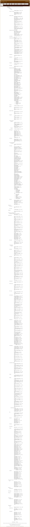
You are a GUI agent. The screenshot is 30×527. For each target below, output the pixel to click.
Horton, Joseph (16, 236)
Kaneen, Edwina (16, 248)
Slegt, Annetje (16, 204)
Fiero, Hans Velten (16, 157)
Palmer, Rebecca (16, 509)
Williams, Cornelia (16, 133)
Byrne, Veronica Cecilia (17, 216)
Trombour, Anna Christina (17, 184)
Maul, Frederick (16, 168)
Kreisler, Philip (16, 165)
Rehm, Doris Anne (16, 242)
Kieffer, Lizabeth (16, 89)
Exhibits (16, 3)
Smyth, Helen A (16, 457)
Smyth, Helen (15, 456)
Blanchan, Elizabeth (16, 493)
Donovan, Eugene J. (16, 257)
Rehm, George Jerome (17, 315)
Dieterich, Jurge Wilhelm (17, 69)
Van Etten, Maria (16, 52)
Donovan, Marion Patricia (17, 291)
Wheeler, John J (16, 318)
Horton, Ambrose (16, 234)
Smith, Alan (15, 427)
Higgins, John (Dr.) (16, 507)
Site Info (13, 3)
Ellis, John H (15, 501)
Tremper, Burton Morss (17, 19)
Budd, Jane (15, 481)
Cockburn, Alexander (17, 115)
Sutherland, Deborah (16, 343)
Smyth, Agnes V (16, 451)
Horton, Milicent (16, 474)
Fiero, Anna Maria (16, 76)
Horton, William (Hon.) (17, 478)
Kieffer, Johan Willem (17, 160)
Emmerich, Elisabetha (17, 72)
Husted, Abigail (16, 341)
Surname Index (19, 3)
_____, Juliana (16, 195)
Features (4, 3)
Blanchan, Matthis (16, 496)
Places (10, 3)
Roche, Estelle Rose (16, 243)
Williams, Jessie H (16, 66)
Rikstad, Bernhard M (16, 442)
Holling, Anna (16, 435)
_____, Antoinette (16, 469)
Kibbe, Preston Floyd (16, 437)
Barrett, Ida (15, 130)
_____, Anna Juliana (16, 191)
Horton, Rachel (16, 476)
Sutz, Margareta (16, 183)
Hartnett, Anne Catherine (17, 219)
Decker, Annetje (16, 40)
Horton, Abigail (16, 233)
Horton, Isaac (15, 419)
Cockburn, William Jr (17, 124)
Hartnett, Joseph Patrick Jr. (17, 224)
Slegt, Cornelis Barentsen (17, 140)
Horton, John (15, 235)
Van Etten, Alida (16, 41)
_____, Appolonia (16, 101)
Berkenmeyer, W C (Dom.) (17, 68)
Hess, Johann (15, 81)
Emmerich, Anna (16, 71)
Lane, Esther (15, 479)
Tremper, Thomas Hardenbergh (18, 28)
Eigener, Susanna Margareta (17, 70)
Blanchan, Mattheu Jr (17, 495)
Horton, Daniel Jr (16, 472)
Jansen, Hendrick (16, 12)
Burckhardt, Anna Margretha (18, 148)
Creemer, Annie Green (17, 324)
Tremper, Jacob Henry (17, 22)
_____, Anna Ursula (16, 194)
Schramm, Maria (16, 99)
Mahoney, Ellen (16, 239)
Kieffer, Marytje (16, 90)
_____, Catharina (16, 102)
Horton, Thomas (16, 238)
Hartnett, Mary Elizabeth (17, 227)
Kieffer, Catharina (16, 83)
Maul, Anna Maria (16, 166)
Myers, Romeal (16, 490)
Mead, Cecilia (15, 342)
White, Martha (16, 214)
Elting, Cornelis (16, 139)
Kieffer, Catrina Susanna (17, 84)
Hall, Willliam (15, 508)
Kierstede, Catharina (16, 126)
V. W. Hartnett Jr (13, 524)
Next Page (2, 5)
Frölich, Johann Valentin (17, 80)
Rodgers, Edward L (16, 445)
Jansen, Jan (15, 202)
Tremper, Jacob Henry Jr (17, 24)
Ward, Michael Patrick (17, 293)
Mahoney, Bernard (16, 287)
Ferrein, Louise (16, 352)
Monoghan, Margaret (16, 438)
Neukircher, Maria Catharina (17, 172)
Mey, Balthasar (16, 95)
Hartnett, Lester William (17, 253)
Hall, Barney (15, 513)
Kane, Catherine (16, 436)
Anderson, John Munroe (17, 429)
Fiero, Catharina (16, 77)
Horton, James (16, 420)
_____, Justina (16, 196)
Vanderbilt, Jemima (16, 503)
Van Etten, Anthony (16, 43)
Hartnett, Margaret (16, 225)
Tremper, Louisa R (16, 27)
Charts (7, 3)
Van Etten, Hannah (16, 47)
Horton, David (16, 482)
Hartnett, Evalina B (16, 268)
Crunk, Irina (15, 489)
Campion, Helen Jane (16, 296)
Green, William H (16, 340)
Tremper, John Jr (16, 26)
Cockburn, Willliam (16, 117)
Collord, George (16, 320)
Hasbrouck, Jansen (16, 107)
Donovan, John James (17, 348)
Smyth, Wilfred (16, 468)
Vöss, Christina (16, 189)
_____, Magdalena (16, 197)
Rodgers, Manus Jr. (16, 448)
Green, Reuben (16, 339)
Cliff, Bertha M (16, 431)
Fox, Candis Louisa (16, 206)
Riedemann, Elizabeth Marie (17, 441)
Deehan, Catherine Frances (17, 432)
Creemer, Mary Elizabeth (17, 330)
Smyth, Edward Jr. (16, 454)
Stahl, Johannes (16, 179)
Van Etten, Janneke (16, 50)
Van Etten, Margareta (17, 51)
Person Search (23, 3)
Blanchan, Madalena (16, 200)
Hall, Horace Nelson (16, 516)
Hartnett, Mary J (16, 229)
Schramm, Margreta (16, 98)
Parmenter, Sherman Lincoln (17, 312)
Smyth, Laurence (16, 460)
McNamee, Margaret (16, 274)
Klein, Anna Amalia (16, 164)
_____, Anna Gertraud (17, 190)
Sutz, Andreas (16, 180)
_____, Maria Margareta (17, 198)
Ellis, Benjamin (16, 499)
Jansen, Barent (16, 201)
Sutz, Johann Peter (16, 182)
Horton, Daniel (16, 471)
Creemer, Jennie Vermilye (17, 328)
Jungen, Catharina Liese (17, 82)
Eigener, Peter (16, 153)
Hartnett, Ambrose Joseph (17, 217)
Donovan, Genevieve (16, 383)
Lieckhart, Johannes (16, 93)
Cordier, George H (16, 365)
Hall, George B (16, 514)
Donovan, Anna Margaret (17, 381)
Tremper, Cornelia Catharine (17, 21)
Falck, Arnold (16, 155)
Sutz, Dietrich (15, 181)
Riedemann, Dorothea (17, 439)
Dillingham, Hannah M (17, 335)
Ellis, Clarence (16, 500)
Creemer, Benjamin (16, 326)
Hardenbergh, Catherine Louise (18, 16)
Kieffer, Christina (16, 86)
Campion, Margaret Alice (17, 284)
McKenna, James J (16, 401)
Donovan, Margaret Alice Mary (18, 260)
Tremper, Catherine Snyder (17, 144)
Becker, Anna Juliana (16, 146)
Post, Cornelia (16, 18)
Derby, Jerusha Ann (16, 334)
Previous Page (26, 3)
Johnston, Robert (16, 59)
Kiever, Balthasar (16, 163)
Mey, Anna (15, 94)
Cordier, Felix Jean (16, 347)
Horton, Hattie (16, 418)
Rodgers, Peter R (16, 450)
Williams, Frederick (16, 134)
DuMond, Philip (16, 57)
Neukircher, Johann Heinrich (17, 171)
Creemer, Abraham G (17, 323)
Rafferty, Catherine (16, 313)
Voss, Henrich (16, 188)
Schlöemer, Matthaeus (17, 175)
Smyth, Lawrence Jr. (16, 462)
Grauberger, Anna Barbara (17, 158)
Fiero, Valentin (16, 31)
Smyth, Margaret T (16, 463)
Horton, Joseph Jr (16, 485)
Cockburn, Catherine (16, 105)
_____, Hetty (15, 344)
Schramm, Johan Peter (17, 35)
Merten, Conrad (16, 170)
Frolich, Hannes (16, 79)
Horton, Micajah (16, 422)
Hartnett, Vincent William (17, 231)
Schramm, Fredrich (16, 177)
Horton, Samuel (16, 237)
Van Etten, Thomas (16, 53)
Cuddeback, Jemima (16, 38)
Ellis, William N (16, 502)
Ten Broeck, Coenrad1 (17, 55)
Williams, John (16, 137)
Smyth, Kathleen (16, 459)
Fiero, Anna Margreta (17, 75)
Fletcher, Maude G (16, 298)
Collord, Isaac (16, 321)
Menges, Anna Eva (16, 169)
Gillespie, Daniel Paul (16, 262)
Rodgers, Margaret (16, 449)
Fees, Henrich (15, 74)
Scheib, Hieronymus (16, 174)
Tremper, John (16, 127)
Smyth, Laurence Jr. (16, 461)
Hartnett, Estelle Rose (16, 267)
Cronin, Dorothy (16, 209)
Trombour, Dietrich (16, 186)
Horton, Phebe (16, 475)
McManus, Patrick (16, 273)
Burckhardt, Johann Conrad (17, 151)
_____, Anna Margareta (17, 192)
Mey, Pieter (15, 33)
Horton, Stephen (16, 477)
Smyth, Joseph (16, 458)
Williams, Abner (16, 131)
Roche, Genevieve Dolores (17, 211)
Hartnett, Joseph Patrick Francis (18, 270)
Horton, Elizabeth (16, 473)
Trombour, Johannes (16, 187)
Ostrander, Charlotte (16, 113)
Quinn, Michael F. (16, 276)
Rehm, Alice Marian (16, 289)
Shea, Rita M (15, 280)
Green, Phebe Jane (16, 338)
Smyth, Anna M (16, 452)
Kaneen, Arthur (16, 246)
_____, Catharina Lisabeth (17, 103)
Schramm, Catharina (16, 34)
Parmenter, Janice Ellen (17, 310)
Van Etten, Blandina (16, 46)
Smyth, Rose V (16, 467)
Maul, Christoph (16, 167)
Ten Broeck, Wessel (16, 13)
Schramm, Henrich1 (16, 178)
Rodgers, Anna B (16, 444)
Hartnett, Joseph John (17, 222)
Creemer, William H (16, 333)
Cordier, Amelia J (16, 297)
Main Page (2, 3)
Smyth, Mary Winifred (17, 464)
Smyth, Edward (16, 453)
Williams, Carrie (16, 132)
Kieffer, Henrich (16, 87)
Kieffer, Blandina (16, 61)
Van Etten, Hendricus (16, 49)
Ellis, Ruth (15, 512)
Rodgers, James (16, 446)
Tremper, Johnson (16, 10)
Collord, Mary (16, 322)
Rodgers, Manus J (16, 447)
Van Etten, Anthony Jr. (17, 45)
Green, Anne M (16, 337)
